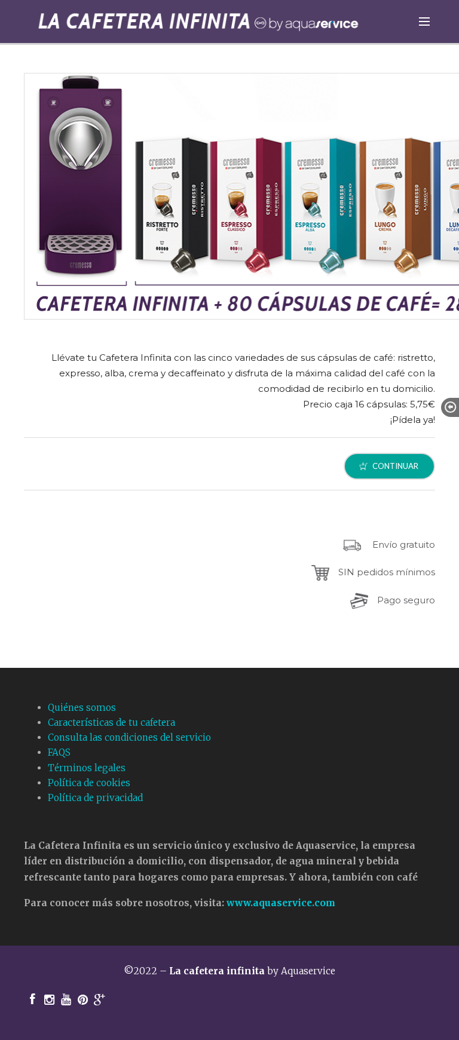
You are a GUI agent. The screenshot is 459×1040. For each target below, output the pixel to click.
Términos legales (87, 768)
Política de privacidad (95, 797)
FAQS (59, 752)
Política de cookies (89, 783)
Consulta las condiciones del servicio (129, 737)
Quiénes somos (82, 707)
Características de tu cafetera (111, 722)
